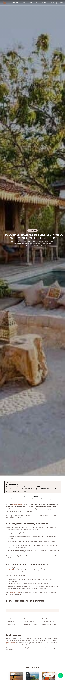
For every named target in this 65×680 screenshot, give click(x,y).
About (52, 2)
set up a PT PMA (15, 592)
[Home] (5, 3)
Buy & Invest (15, 2)
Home (26, 496)
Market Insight (34, 496)
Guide (44, 2)
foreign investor (17, 504)
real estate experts (37, 648)
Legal (36, 2)
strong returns (10, 642)
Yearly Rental (27, 2)
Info (12, 673)
